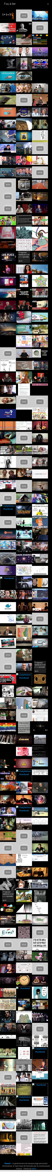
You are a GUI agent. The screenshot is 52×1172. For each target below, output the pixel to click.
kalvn (34, 1168)
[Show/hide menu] (48, 4)
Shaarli (7, 1163)
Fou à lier (10, 4)
